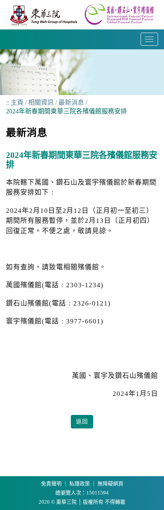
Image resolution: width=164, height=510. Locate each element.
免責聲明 (51, 484)
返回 (82, 421)
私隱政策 (79, 484)
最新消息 (71, 102)
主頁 (17, 102)
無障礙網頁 (110, 484)
